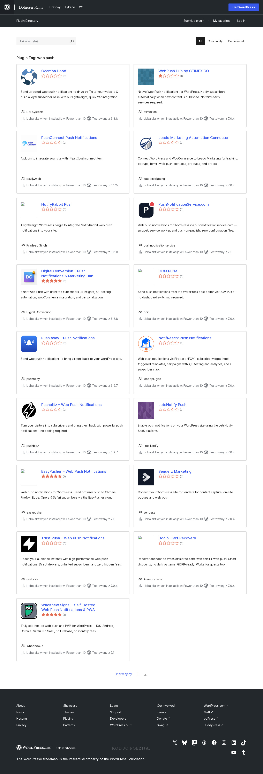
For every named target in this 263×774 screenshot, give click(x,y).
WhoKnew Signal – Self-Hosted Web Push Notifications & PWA (68, 607)
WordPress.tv (121, 725)
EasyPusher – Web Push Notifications (73, 471)
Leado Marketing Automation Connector (193, 137)
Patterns (69, 725)
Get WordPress (243, 7)
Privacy (21, 725)
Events (161, 712)
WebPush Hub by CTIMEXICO (183, 71)
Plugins (68, 718)
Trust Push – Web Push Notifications (73, 538)
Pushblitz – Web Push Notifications (71, 404)
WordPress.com (216, 705)
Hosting (21, 718)
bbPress (211, 718)
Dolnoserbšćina (66, 748)
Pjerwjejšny (124, 674)
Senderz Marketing (174, 471)
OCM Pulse (168, 271)
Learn (114, 705)
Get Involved (166, 705)
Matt (208, 712)
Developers (118, 718)
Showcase (70, 705)
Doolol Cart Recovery (177, 538)
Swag (162, 725)
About (20, 705)
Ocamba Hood (53, 71)
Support (115, 712)
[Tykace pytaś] (72, 41)
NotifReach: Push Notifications (184, 338)
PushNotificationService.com (183, 204)
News (20, 712)
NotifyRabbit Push (57, 204)
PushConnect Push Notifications (69, 137)
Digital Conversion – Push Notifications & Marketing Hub (67, 273)
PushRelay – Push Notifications (68, 338)
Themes (68, 712)
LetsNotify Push (172, 404)
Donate (164, 718)
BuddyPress (214, 725)
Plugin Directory (27, 20)
